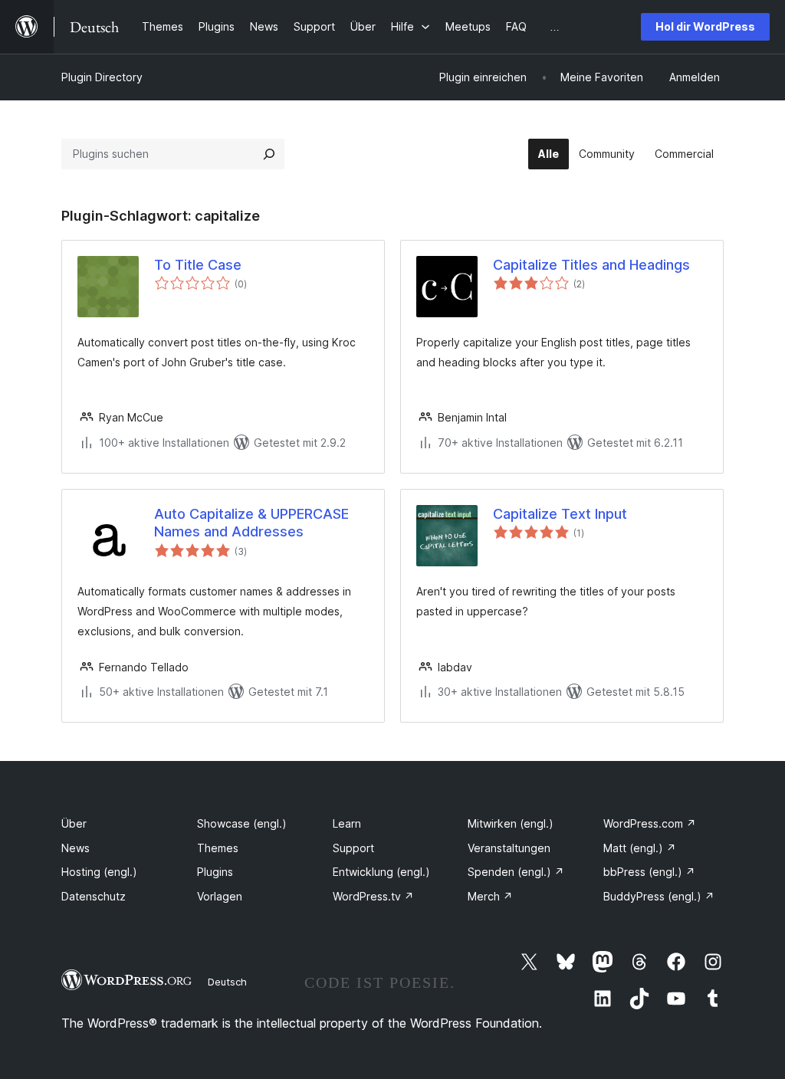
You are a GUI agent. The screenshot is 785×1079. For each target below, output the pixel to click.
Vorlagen (219, 896)
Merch (490, 896)
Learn (347, 823)
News (75, 847)
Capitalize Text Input (560, 514)
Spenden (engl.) (516, 871)
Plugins (215, 871)
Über (74, 823)
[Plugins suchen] (269, 154)
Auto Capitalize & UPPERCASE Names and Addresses (251, 523)
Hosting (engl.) (99, 871)
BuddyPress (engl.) (658, 896)
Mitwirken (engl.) (510, 823)
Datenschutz (93, 896)
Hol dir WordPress (705, 26)
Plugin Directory (102, 77)
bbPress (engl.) (649, 871)
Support (353, 847)
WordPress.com (649, 823)
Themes (217, 847)
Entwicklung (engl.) (381, 871)
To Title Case (197, 265)
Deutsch (227, 982)
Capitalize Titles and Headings (591, 265)
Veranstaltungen (509, 847)
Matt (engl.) (639, 847)
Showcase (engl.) (242, 823)
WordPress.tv (373, 896)
